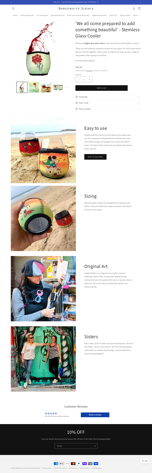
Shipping (89, 70)
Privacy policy (46, 468)
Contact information (60, 468)
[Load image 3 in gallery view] (46, 87)
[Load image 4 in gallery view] (58, 87)
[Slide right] (66, 87)
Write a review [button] (95, 415)
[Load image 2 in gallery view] (33, 87)
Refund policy (73, 468)
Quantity (78, 75)
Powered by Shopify (34, 468)
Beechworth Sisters (22, 468)
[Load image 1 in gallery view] (22, 87)
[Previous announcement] (11, 2)
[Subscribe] (94, 446)
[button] (13, 8)
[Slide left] (13, 87)
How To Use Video (95, 157)
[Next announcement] (140, 2)
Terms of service (85, 468)
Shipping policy (97, 468)
